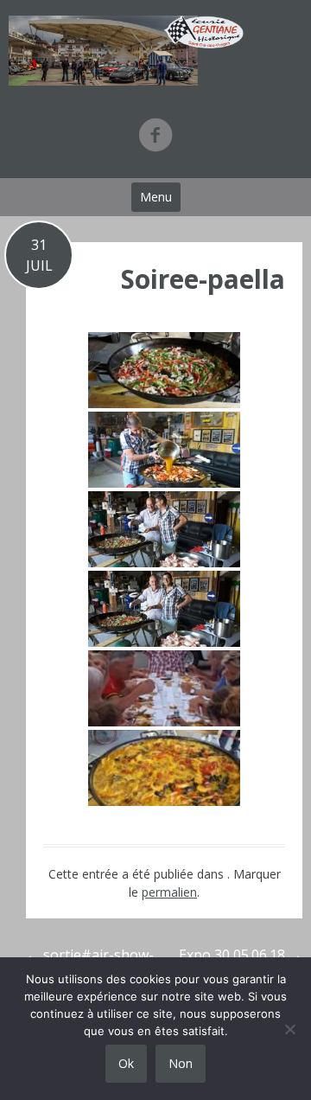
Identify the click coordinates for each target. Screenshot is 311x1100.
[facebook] (155, 134)
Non (180, 1063)
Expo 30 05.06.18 (240, 954)
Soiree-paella (203, 279)
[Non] (289, 1029)
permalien (169, 892)
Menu (156, 197)
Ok (126, 1063)
